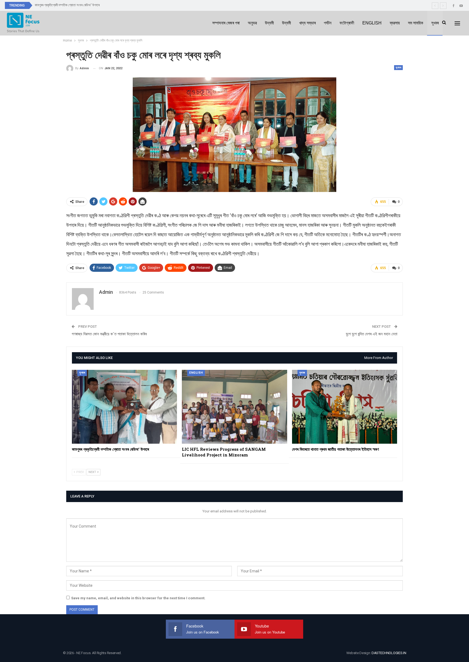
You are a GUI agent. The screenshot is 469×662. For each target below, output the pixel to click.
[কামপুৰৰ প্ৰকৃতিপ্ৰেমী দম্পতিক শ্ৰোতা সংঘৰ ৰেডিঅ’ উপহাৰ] (124, 406)
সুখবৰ (435, 23)
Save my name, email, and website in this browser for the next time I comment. (138, 598)
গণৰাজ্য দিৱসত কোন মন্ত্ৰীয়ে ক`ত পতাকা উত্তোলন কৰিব (109, 334)
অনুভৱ (252, 23)
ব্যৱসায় (395, 23)
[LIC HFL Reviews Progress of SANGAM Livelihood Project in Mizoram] (234, 406)
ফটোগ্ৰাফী (347, 23)
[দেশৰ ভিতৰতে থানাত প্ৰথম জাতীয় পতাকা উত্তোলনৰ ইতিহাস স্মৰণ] (344, 406)
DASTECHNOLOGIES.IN (389, 653)
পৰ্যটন (327, 23)
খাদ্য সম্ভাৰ (307, 23)
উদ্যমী (269, 23)
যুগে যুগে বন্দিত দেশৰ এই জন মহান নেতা (371, 334)
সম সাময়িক (415, 23)
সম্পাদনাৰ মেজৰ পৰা (226, 23)
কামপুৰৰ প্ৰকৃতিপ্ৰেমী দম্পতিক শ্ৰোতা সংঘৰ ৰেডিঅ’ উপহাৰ (67, 5)
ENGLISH (372, 23)
